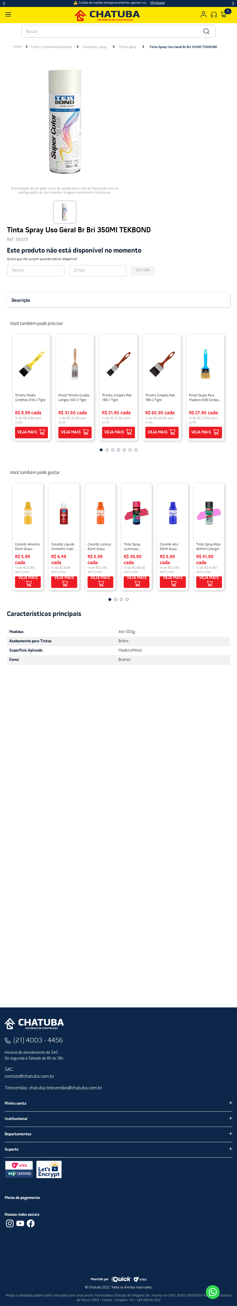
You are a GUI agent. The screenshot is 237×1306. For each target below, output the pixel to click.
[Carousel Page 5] (124, 449)
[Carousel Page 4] (127, 599)
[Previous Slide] (4, 3)
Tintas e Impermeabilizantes (51, 47)
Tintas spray (127, 47)
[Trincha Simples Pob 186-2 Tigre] (161, 364)
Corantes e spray (95, 47)
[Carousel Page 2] (115, 599)
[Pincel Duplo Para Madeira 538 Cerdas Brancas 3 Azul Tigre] (205, 364)
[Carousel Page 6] (130, 449)
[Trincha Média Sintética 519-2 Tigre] (31, 364)
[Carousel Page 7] (135, 449)
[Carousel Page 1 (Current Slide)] (109, 599)
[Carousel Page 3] (121, 599)
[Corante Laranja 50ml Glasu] (100, 513)
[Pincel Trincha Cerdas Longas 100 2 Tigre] (74, 364)
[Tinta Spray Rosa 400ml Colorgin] (209, 513)
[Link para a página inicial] (17, 47)
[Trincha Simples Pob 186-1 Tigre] (118, 364)
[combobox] (118, 31)
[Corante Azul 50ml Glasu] (173, 513)
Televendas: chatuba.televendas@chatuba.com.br (53, 1081)
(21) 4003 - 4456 (38, 1034)
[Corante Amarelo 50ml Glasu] (28, 513)
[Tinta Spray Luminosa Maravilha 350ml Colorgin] (136, 513)
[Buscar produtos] (206, 31)
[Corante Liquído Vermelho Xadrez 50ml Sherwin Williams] (64, 513)
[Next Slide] (233, 3)
